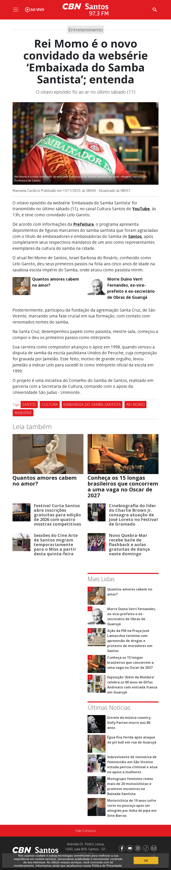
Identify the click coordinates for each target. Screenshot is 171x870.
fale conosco (85, 830)
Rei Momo (135, 404)
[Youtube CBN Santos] (131, 848)
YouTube (141, 208)
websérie (23, 412)
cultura (49, 404)
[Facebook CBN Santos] (123, 848)
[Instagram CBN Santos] (139, 848)
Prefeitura (83, 224)
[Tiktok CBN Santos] (147, 848)
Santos (135, 236)
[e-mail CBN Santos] (154, 848)
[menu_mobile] (16, 9)
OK (146, 860)
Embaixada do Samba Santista (92, 404)
